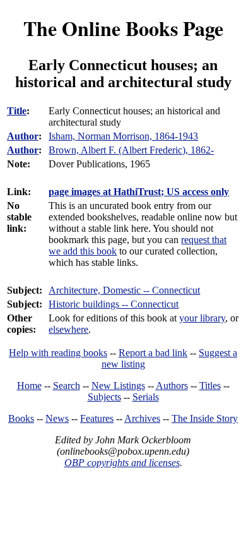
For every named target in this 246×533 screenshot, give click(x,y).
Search (66, 385)
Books (21, 418)
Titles (210, 385)
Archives (142, 418)
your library (202, 318)
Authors (172, 385)
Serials (145, 397)
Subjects (104, 397)
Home (29, 385)
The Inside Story (205, 418)
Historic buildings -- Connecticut (114, 304)
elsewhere (68, 329)
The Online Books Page (123, 28)
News (57, 418)
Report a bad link (153, 352)
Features (97, 418)
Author (22, 136)
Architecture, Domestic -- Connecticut (124, 290)
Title (16, 110)
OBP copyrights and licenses (122, 462)
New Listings (118, 385)
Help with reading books (58, 352)
